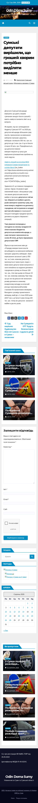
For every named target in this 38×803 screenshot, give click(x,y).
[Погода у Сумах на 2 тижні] (15, 577)
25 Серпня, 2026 (13, 667)
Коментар (8, 447)
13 (19, 612)
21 (23, 616)
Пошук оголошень (21, 798)
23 (32, 616)
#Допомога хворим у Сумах (24, 83)
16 (32, 612)
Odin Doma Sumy (19, 10)
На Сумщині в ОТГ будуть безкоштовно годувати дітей (26, 327)
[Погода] (9, 574)
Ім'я (5, 489)
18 (10, 616)
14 (23, 612)
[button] (29, 23)
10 (6, 612)
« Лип (6, 630)
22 (28, 616)
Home (12, 798)
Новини (6, 37)
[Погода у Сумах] (10, 570)
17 (6, 616)
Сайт (5, 509)
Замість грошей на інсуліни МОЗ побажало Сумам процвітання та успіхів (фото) (17, 164)
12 (15, 612)
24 (6, 620)
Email (6, 499)
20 (19, 616)
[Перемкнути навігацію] (34, 23)
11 (10, 612)
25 (10, 620)
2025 (3, 790)
